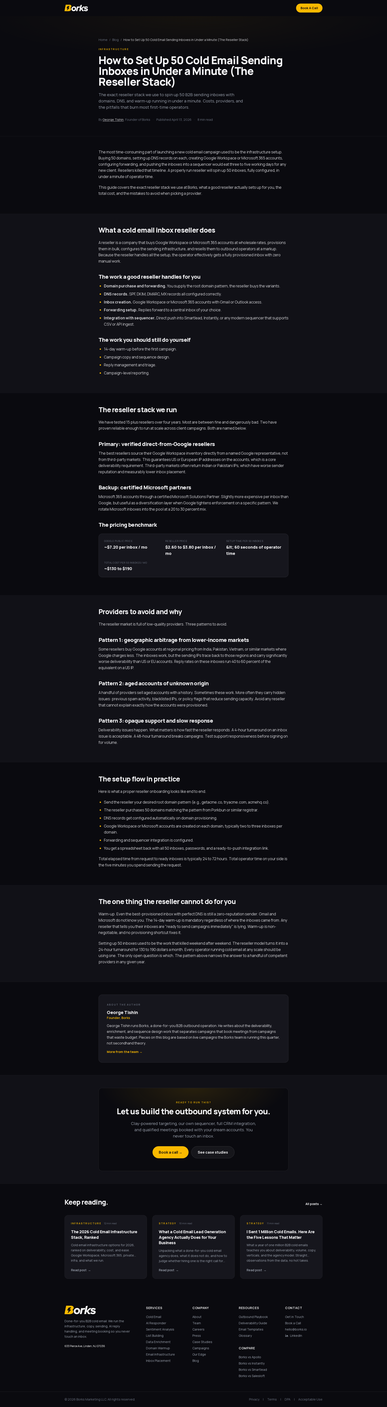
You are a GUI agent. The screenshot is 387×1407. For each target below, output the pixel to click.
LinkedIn (296, 1335)
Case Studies (202, 1342)
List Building (154, 1335)
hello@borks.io (296, 1329)
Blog (115, 40)
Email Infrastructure (160, 1354)
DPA (287, 1399)
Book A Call (309, 8)
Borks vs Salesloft (252, 1376)
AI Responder (156, 1323)
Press (196, 1335)
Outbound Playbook (253, 1317)
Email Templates (251, 1329)
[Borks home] (76, 8)
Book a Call (293, 1323)
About (197, 1317)
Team (196, 1323)
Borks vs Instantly (251, 1363)
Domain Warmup (158, 1348)
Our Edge (199, 1354)
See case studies (213, 1152)
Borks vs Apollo (250, 1357)
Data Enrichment (158, 1342)
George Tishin (113, 119)
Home (103, 40)
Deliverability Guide (253, 1323)
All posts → (313, 1204)
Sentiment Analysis (160, 1329)
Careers (198, 1329)
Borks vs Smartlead (253, 1369)
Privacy (254, 1399)
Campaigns (200, 1348)
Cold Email (153, 1317)
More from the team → (124, 1052)
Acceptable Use (310, 1399)
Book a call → (170, 1152)
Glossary (245, 1335)
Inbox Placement (158, 1360)
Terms (272, 1399)
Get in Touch (294, 1317)
